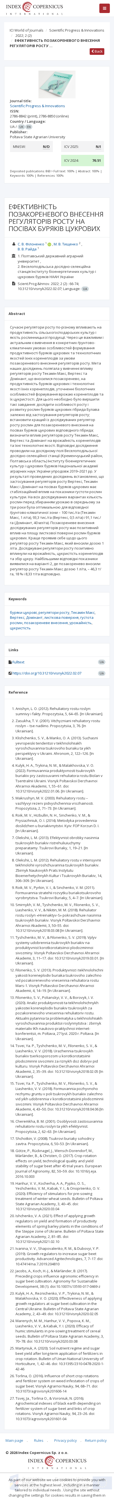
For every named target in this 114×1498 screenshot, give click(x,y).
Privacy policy (65, 1440)
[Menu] (104, 8)
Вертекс (17, 617)
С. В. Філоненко (31, 244)
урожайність (80, 622)
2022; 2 (23, 35)
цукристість (20, 627)
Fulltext (18, 662)
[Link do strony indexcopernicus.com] (57, 1461)
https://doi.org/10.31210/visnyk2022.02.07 (46, 673)
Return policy (96, 1440)
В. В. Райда (27, 249)
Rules (38, 1440)
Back (98, 51)
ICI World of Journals (26, 30)
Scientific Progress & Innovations (76, 30)
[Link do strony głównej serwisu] (34, 7)
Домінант (34, 617)
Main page (14, 1440)
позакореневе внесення (46, 622)
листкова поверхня (61, 617)
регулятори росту (53, 612)
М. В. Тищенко (66, 244)
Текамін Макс (83, 612)
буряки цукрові (23, 612)
